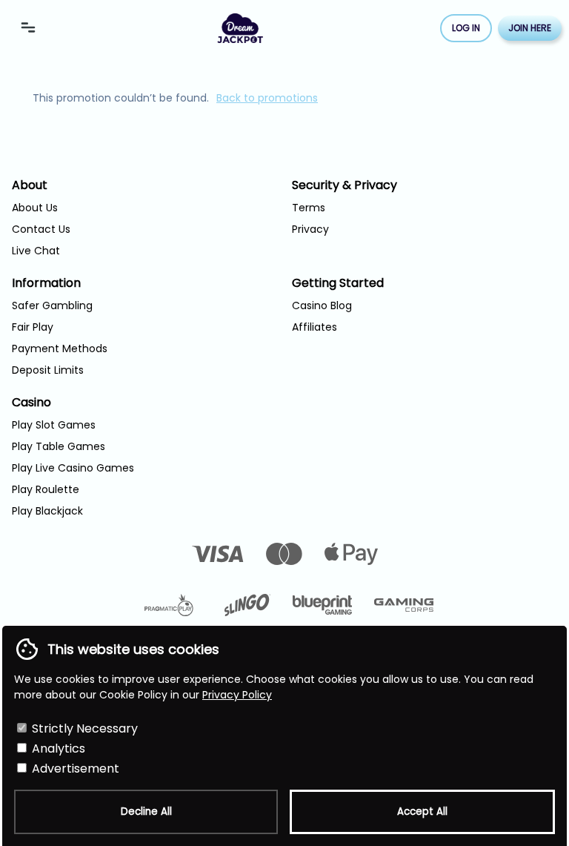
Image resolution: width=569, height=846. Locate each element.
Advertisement (74, 768)
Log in (466, 28)
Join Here (529, 28)
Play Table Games (58, 446)
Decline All (146, 811)
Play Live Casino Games (73, 467)
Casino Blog (322, 305)
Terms (308, 207)
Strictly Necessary (83, 728)
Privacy (310, 229)
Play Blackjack (47, 510)
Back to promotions (267, 97)
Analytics (57, 748)
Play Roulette (45, 489)
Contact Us (41, 229)
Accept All (422, 811)
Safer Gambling (52, 305)
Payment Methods (59, 348)
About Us (35, 207)
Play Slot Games (54, 424)
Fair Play (32, 327)
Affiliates (314, 327)
